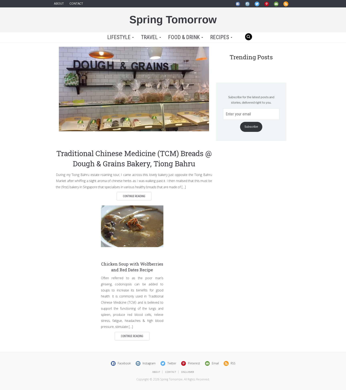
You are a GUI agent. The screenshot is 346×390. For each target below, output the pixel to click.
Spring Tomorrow (173, 19)
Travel (150, 37)
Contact (76, 3)
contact (170, 371)
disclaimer (187, 371)
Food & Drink (184, 37)
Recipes (220, 37)
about (156, 371)
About (59, 3)
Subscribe (251, 126)
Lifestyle (119, 37)
